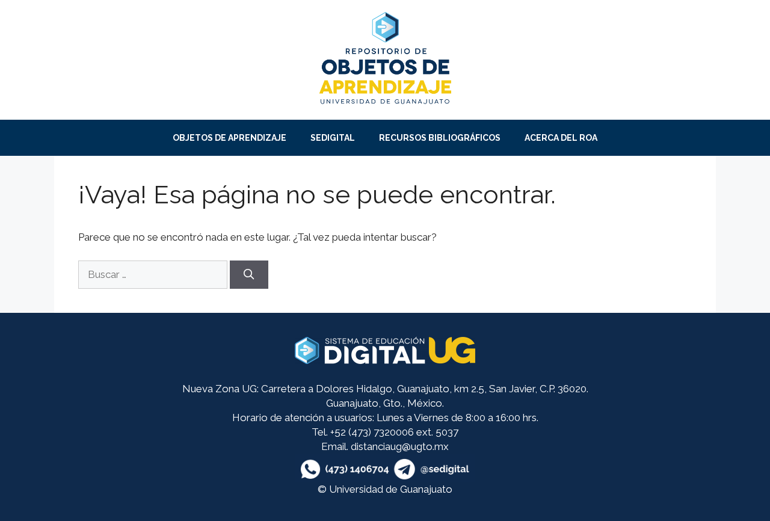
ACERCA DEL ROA (561, 138)
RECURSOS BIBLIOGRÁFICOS (439, 138)
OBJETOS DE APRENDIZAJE (229, 138)
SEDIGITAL (332, 138)
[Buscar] (249, 274)
